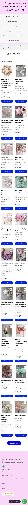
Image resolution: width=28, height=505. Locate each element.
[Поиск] (25, 6)
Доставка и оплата (8, 36)
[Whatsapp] (24, 501)
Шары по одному (12, 21)
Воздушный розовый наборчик (7, 158)
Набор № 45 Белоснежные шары (19, 81)
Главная (3, 46)
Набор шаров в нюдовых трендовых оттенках (5, 418)
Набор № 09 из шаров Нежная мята (19, 193)
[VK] (3, 466)
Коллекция (16, 16)
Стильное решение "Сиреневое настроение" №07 (7, 265)
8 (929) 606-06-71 (7, 469)
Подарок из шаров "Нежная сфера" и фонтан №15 (6, 230)
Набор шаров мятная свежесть (20, 381)
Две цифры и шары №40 (7, 381)
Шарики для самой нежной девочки (7, 121)
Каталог (8, 16)
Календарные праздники (13, 31)
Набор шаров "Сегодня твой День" (5, 193)
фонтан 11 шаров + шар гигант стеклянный (20, 265)
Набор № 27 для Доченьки (19, 121)
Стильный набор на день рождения (7, 303)
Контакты (19, 36)
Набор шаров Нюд (20, 415)
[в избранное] (11, 66)
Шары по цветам (14, 40)
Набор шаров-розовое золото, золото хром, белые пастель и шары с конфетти (7, 83)
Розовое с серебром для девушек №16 (21, 229)
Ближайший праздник (12, 26)
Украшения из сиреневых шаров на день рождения (20, 304)
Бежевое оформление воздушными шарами (5, 342)
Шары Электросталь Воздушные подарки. (12, 460)
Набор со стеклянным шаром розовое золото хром (21, 342)
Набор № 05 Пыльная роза (19, 158)
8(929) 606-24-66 (7, 475)
